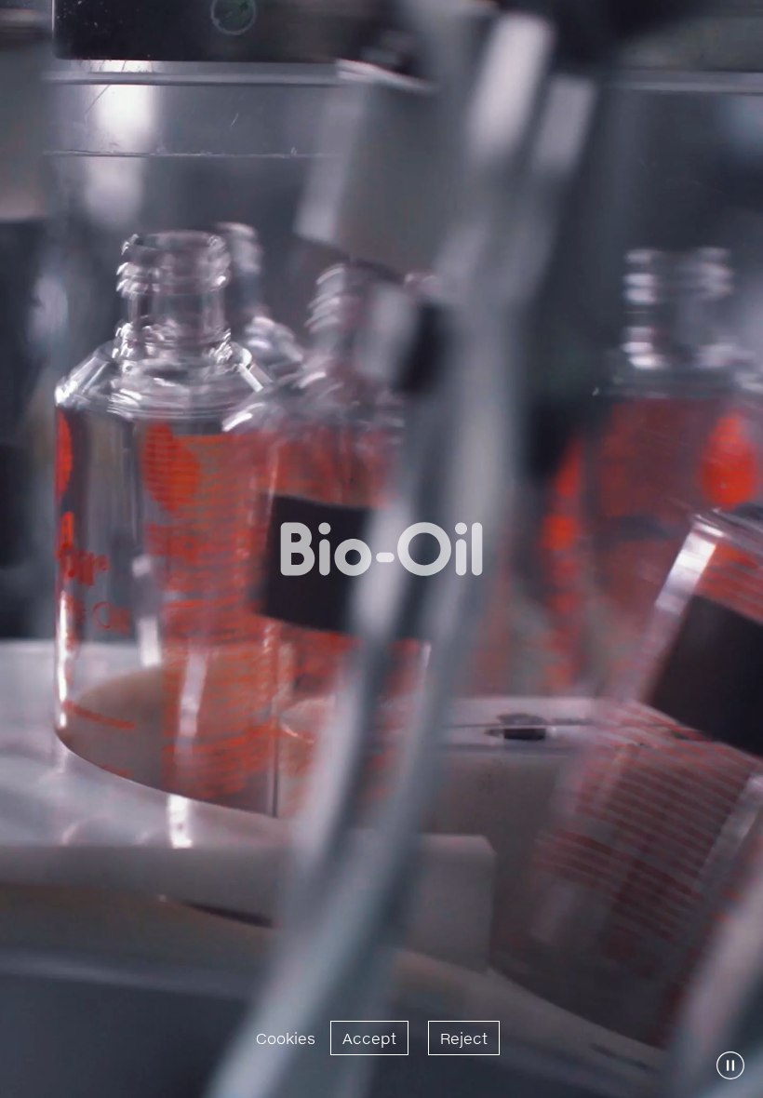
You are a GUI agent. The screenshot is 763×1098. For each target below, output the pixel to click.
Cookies (285, 1038)
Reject (464, 1038)
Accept (369, 1038)
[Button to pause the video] (730, 1065)
